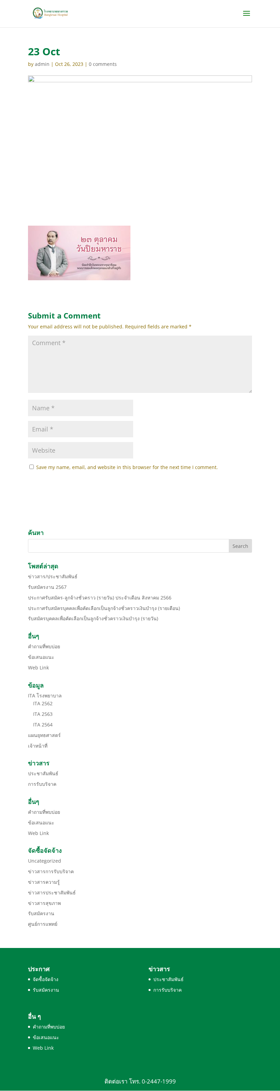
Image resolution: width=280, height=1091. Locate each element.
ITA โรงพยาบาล (45, 695)
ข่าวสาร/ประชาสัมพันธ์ (53, 576)
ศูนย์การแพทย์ (42, 924)
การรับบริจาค (42, 784)
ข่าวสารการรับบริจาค (51, 871)
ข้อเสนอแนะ (41, 657)
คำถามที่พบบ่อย (44, 646)
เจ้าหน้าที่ (37, 745)
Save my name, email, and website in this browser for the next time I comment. (127, 467)
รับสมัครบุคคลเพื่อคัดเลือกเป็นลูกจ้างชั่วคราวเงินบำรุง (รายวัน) (93, 618)
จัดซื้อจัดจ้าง (45, 979)
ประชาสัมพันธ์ (43, 773)
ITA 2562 (43, 703)
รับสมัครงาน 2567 (47, 587)
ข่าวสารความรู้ (44, 882)
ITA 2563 (43, 714)
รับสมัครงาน (41, 913)
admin (42, 64)
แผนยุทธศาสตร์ (44, 735)
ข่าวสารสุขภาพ (44, 903)
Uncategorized (44, 861)
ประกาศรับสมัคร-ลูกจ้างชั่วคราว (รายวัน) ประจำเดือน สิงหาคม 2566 (99, 597)
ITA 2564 (43, 724)
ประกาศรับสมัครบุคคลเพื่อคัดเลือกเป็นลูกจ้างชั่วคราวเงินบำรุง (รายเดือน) (104, 608)
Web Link (38, 667)
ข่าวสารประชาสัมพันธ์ (52, 892)
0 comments (103, 64)
